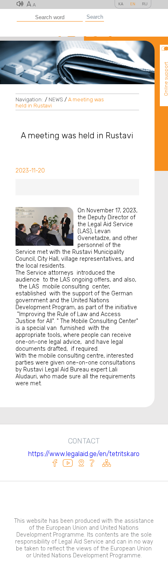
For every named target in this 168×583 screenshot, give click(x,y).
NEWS (56, 99)
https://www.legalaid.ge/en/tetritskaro (83, 454)
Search (94, 17)
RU (145, 4)
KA (121, 4)
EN (132, 4)
